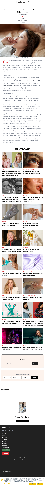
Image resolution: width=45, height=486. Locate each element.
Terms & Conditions (5, 447)
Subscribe (6, 453)
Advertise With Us (5, 439)
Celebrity (4, 247)
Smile (19, 6)
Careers (3, 435)
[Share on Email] (3, 397)
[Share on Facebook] (1, 397)
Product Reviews (27, 271)
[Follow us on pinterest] (6, 430)
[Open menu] (2, 2)
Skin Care (25, 195)
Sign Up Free (22, 463)
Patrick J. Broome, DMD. (34, 80)
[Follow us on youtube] (12, 430)
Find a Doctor (4, 437)
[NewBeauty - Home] (22, 2)
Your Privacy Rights (7, 483)
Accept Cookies (32, 483)
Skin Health (5, 221)
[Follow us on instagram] (9, 430)
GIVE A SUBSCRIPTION (22, 421)
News (24, 319)
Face (3, 271)
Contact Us (4, 433)
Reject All (39, 483)
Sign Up (34, 363)
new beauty (5, 389)
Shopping (25, 247)
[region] (22, 481)
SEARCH (34, 377)
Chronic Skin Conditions (29, 295)
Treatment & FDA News (29, 169)
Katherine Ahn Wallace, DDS (9, 85)
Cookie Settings (6, 449)
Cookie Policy (4, 445)
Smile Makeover (27, 6)
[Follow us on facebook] (3, 430)
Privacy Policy (4, 443)
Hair (3, 169)
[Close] (43, 478)
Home (15, 6)
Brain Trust (4, 441)
